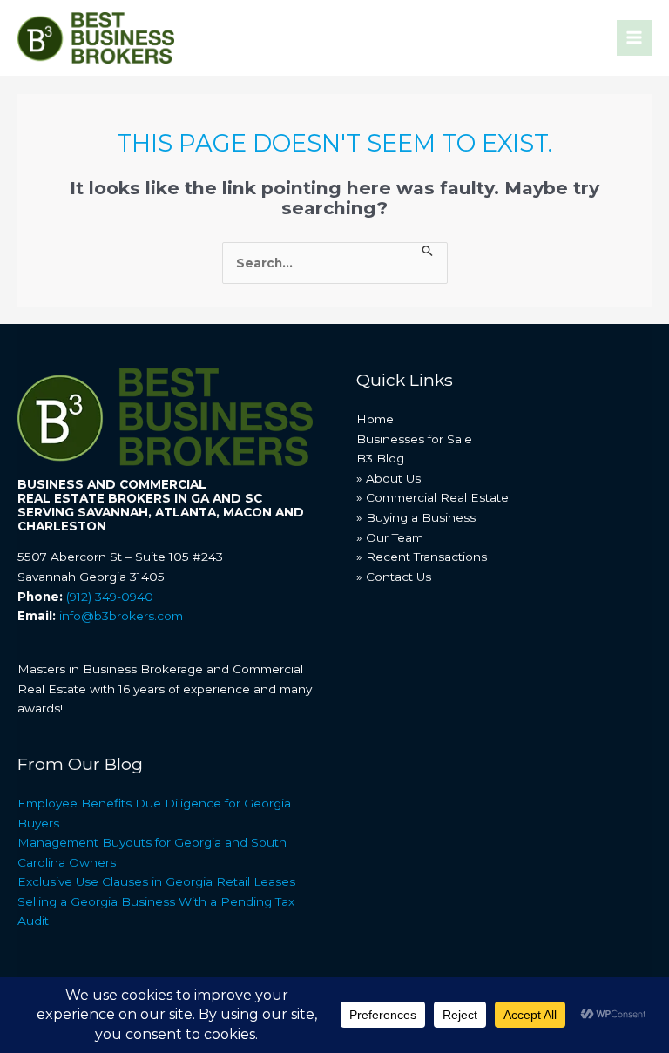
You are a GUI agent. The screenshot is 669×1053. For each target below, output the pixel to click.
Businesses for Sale (414, 439)
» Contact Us (393, 577)
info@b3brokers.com (121, 616)
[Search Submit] (428, 252)
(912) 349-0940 (109, 597)
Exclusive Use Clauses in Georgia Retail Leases (156, 881)
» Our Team (389, 537)
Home (375, 419)
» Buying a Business (416, 517)
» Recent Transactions (421, 557)
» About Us (388, 478)
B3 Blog (380, 458)
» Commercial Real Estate (432, 497)
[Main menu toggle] (634, 38)
